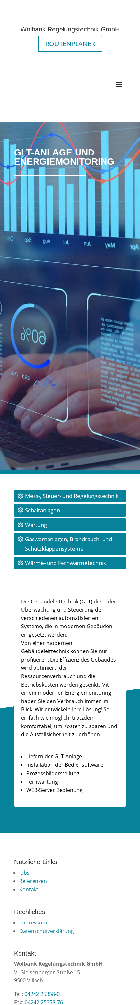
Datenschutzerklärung (46, 931)
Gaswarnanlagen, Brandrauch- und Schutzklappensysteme (68, 543)
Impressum (33, 922)
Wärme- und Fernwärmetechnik (65, 562)
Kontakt (28, 889)
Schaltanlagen (42, 510)
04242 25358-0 (42, 994)
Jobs (24, 872)
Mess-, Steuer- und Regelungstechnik (72, 496)
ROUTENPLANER (70, 43)
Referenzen (33, 881)
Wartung (36, 524)
